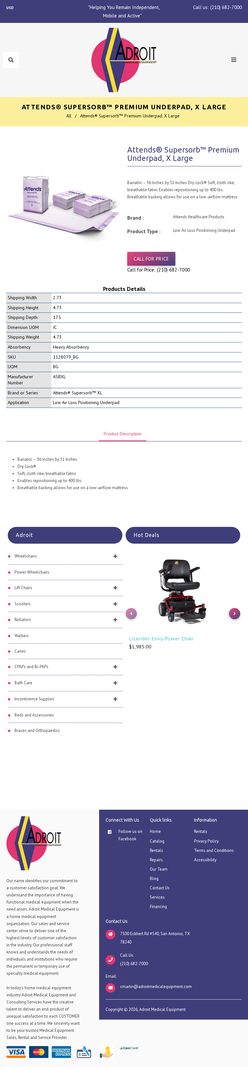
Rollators (23, 619)
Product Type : (143, 231)
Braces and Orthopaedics (37, 730)
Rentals (156, 850)
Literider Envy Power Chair (161, 638)
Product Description (122, 434)
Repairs (156, 860)
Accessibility (205, 860)
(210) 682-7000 (226, 7)
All (68, 116)
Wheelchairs (26, 556)
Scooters (23, 604)
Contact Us (160, 888)
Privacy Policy (206, 841)
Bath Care (23, 683)
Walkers (22, 635)
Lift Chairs (23, 587)
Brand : (135, 217)
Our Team (159, 869)
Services (157, 897)
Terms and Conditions (214, 850)
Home (155, 831)
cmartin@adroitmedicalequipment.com (156, 986)
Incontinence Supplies (34, 699)
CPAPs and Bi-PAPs (31, 666)
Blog (154, 878)
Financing (158, 906)
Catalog (157, 841)
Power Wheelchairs (32, 572)
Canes (20, 651)
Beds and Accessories (34, 715)
